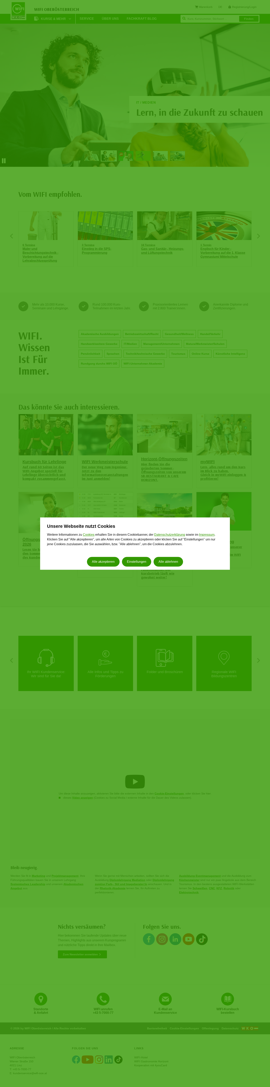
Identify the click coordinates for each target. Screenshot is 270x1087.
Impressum (206, 534)
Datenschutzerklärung (169, 534)
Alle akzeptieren (103, 561)
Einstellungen (136, 561)
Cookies (88, 534)
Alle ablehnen (168, 561)
